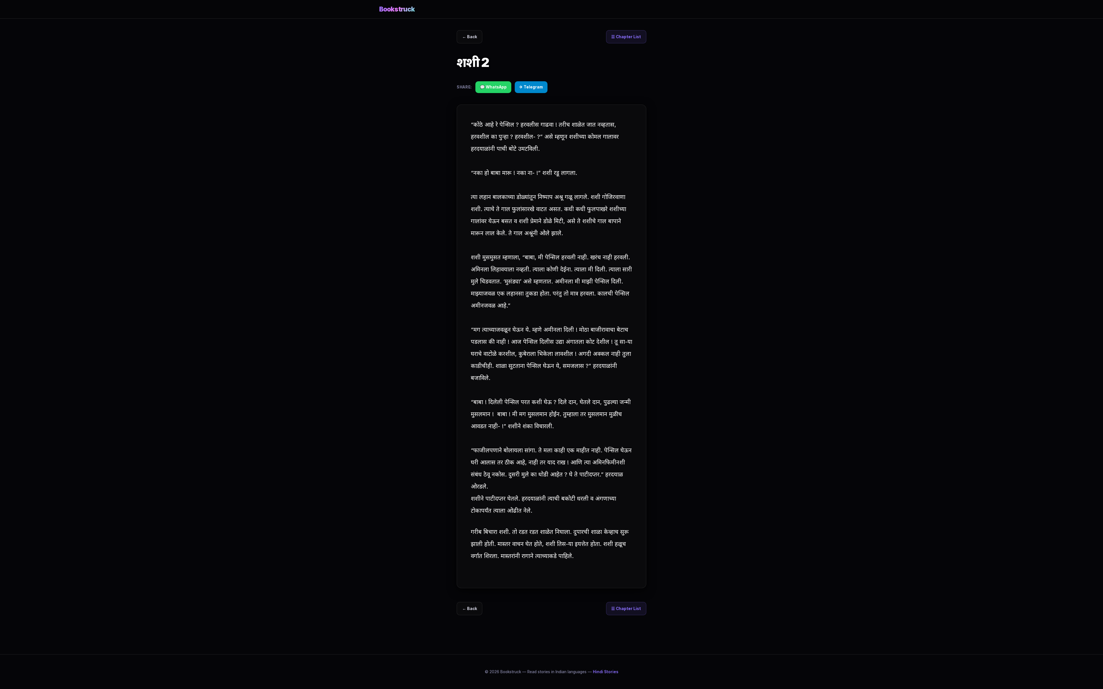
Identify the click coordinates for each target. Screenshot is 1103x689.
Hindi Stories (605, 671)
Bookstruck (397, 9)
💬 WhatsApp (493, 87)
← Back (469, 36)
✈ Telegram (531, 87)
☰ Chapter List (626, 36)
